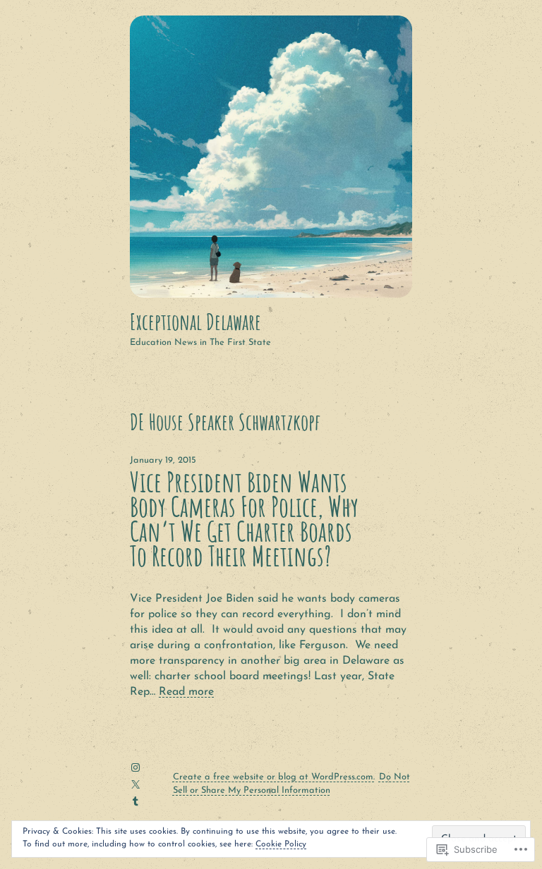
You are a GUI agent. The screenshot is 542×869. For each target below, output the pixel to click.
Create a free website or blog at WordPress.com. (274, 777)
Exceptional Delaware (195, 322)
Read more (186, 692)
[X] (135, 784)
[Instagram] (135, 767)
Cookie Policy (280, 844)
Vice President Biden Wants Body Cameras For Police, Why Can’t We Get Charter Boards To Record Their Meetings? (244, 519)
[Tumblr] (135, 801)
